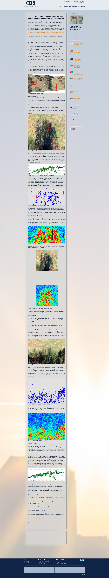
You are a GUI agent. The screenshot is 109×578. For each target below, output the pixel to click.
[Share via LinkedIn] (31, 522)
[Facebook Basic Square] (70, 129)
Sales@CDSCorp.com (79, 1)
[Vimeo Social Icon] (83, 560)
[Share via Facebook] (28, 522)
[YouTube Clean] (81, 560)
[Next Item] (81, 20)
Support (82, 2)
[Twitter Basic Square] (72, 129)
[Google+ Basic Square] (74, 129)
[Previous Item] (71, 20)
